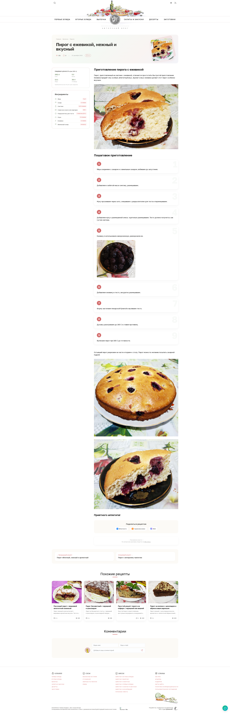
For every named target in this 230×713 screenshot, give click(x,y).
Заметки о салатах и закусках (126, 686)
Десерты (55, 686)
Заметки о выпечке (122, 679)
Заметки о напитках (122, 681)
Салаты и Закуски (58, 684)
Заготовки (55, 689)
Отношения (87, 679)
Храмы (85, 684)
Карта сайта (159, 684)
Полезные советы (121, 691)
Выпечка (55, 681)
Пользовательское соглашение (166, 689)
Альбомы (158, 679)
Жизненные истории (90, 676)
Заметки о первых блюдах (124, 684)
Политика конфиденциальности (166, 686)
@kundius (147, 542)
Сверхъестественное (90, 681)
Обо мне (158, 676)
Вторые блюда (57, 679)
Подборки (158, 681)
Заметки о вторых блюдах (124, 676)
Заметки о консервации (123, 689)
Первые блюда (56, 676)
